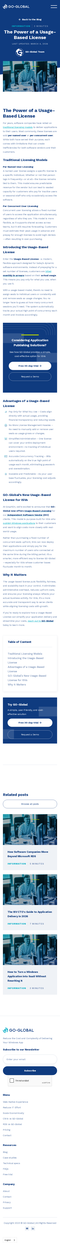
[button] (54, 7)
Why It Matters (17, 684)
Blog (5, 1152)
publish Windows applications (19, 523)
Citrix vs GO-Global (13, 1118)
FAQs (5, 1168)
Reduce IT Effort (12, 1107)
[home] (18, 6)
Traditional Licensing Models (25, 653)
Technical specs (11, 1163)
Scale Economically (13, 1113)
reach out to (40, 621)
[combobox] (10, 1240)
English (8, 1240)
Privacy (7, 1202)
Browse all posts (30, 804)
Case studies (10, 1157)
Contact (7, 1135)
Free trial (8, 1174)
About (6, 1191)
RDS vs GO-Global (12, 1124)
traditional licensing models (18, 127)
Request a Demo (30, 376)
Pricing (6, 1129)
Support (7, 1207)
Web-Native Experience (15, 1101)
